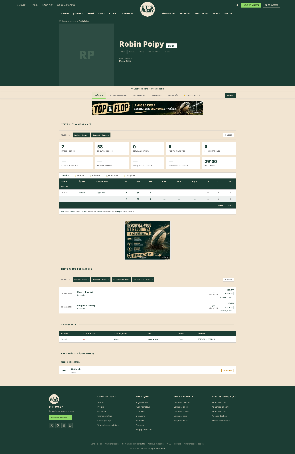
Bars (216, 13)
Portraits (140, 425)
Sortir (229, 13)
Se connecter (271, 5)
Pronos (185, 13)
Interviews (140, 415)
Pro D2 (100, 406)
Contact (177, 443)
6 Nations (101, 411)
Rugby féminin (142, 402)
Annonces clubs (219, 402)
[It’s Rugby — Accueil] (54, 399)
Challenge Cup (104, 420)
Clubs (113, 13)
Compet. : (101, 135)
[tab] (65, 175)
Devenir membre (251, 5)
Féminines (168, 13)
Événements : (143, 280)
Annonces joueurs (220, 406)
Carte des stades (181, 411)
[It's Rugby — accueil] (147, 9)
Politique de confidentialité (133, 443)
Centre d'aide (96, 443)
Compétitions (96, 13)
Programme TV (181, 420)
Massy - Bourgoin (85, 292)
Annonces (201, 13)
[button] (147, 293)
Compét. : (101, 280)
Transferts (156, 95)
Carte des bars (180, 415)
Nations (127, 13)
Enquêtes (140, 420)
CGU (169, 443)
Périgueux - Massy (86, 305)
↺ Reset (228, 135)
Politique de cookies (156, 443)
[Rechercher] (237, 5)
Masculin (21, 5)
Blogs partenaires (66, 5)
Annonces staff (219, 411)
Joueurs (78, 13)
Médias (99, 95)
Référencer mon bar (221, 420)
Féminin (34, 5)
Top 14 (100, 402)
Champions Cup (104, 415)
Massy (117, 339)
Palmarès (173, 95)
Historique (139, 95)
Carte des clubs (181, 406)
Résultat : (121, 280)
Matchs (65, 13)
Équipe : (81, 135)
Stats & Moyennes (117, 95)
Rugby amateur (143, 406)
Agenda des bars (219, 415)
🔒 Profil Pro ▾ (192, 95)
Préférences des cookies (193, 443)
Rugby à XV (47, 5)
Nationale (81, 295)
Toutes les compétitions (108, 425)
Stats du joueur (227, 297)
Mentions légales (112, 443)
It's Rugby (63, 21)
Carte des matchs (182, 402)
